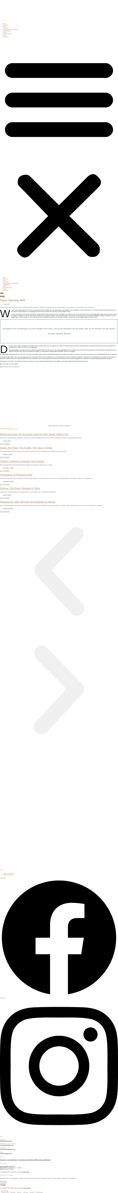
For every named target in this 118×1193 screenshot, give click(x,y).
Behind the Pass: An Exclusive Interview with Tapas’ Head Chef (34, 434)
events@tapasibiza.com (7, 1145)
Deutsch (32, 1192)
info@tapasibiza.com (6, 1141)
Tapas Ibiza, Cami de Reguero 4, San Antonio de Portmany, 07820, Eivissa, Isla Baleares (25, 1160)
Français (25, 1192)
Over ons (5, 25)
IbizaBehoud (6, 30)
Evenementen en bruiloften (11, 29)
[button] (59, 157)
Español (13, 1192)
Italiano (19, 1192)
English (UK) (5, 1192)
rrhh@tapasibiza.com (6, 1153)
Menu (4, 32)
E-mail (2, 1183)
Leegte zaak (25, 1172)
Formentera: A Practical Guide (16, 474)
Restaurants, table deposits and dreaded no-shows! (27, 501)
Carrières (6, 28)
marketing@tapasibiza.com (7, 1149)
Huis (4, 23)
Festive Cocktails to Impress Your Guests (22, 461)
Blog (4, 26)
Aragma (5, 36)
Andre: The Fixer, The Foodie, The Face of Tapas (26, 447)
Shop (4, 35)
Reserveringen (7, 33)
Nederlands (4, 1190)
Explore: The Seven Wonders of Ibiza (20, 488)
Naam (2, 1181)
